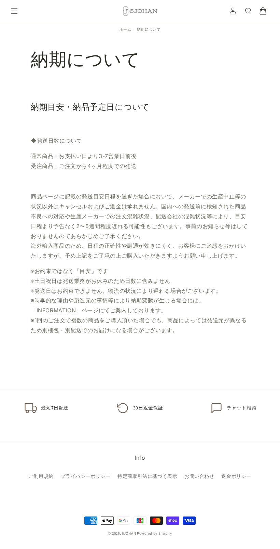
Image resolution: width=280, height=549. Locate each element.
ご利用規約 (41, 476)
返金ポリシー (236, 476)
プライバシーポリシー (86, 476)
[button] (14, 10)
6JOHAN (129, 533)
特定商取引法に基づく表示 (147, 476)
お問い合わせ (199, 476)
